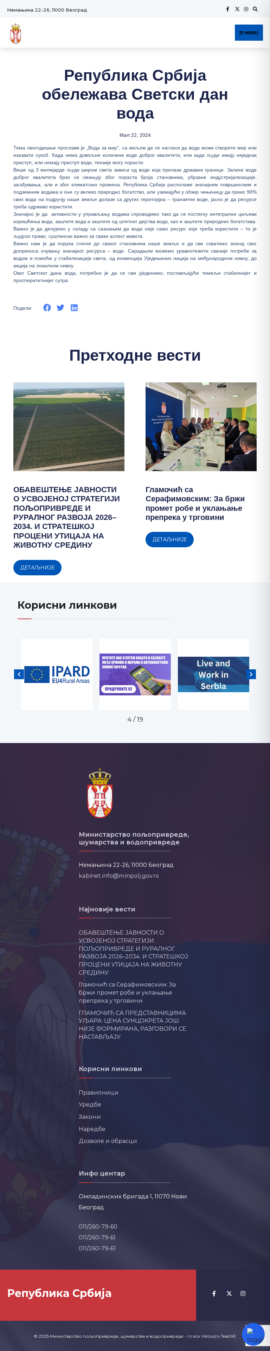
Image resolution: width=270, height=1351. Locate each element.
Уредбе (90, 1104)
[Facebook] (227, 9)
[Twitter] (236, 9)
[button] (47, 308)
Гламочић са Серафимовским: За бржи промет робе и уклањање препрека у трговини (195, 503)
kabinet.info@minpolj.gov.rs (119, 875)
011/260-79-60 (98, 1226)
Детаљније (37, 567)
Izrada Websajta (203, 1336)
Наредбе (92, 1128)
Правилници (98, 1092)
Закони (90, 1116)
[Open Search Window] (254, 9)
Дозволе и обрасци (108, 1140)
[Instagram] (245, 9)
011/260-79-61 (97, 1237)
